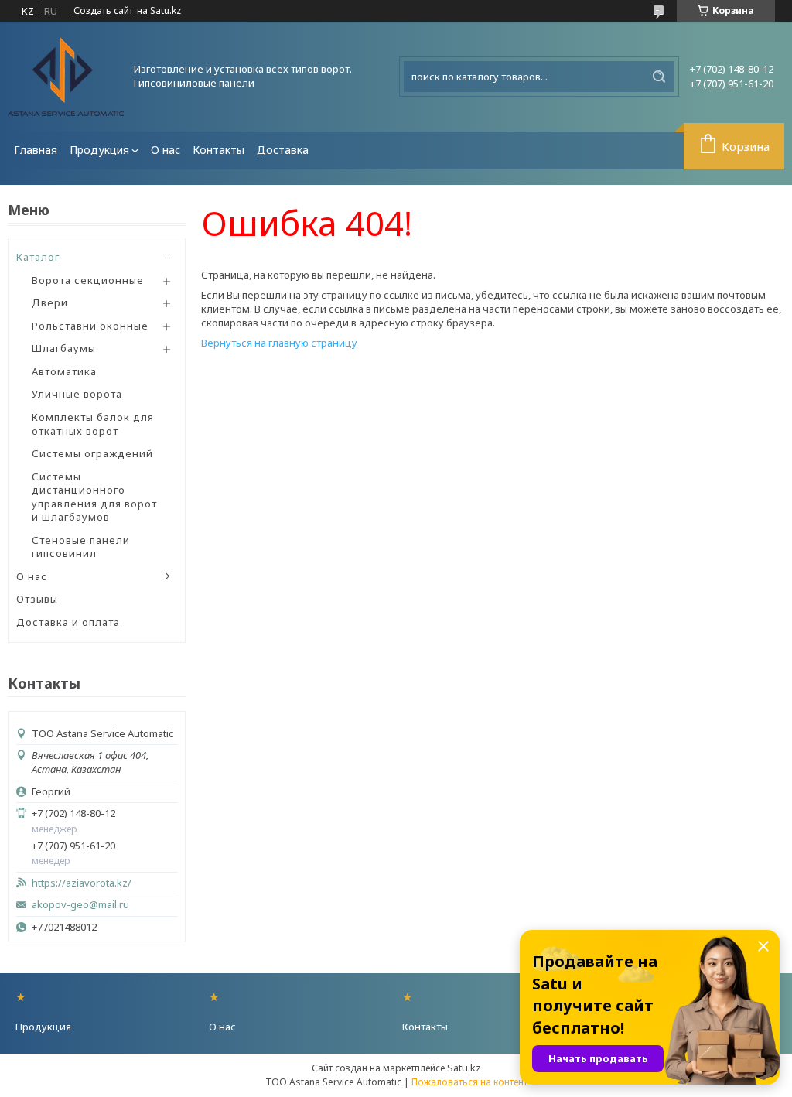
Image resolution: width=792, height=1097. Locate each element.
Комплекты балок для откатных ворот (93, 424)
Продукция (99, 149)
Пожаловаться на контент (469, 1081)
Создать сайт (103, 10)
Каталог (38, 257)
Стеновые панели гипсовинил (81, 547)
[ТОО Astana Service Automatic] (66, 76)
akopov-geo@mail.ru (80, 904)
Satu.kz (464, 1068)
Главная (35, 149)
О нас (165, 149)
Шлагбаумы (64, 348)
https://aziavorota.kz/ (81, 883)
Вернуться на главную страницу (279, 343)
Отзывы (37, 599)
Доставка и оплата (68, 622)
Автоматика (64, 371)
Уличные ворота (77, 394)
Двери (50, 302)
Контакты (218, 149)
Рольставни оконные (90, 326)
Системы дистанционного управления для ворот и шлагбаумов (94, 497)
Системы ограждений (92, 453)
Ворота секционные (88, 280)
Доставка (283, 149)
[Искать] (659, 76)
